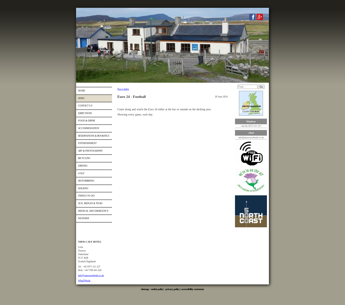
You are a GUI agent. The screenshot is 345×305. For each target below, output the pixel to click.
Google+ (260, 17)
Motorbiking (86, 180)
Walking (83, 188)
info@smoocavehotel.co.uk (91, 275)
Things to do (86, 195)
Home (81, 90)
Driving (83, 165)
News (81, 98)
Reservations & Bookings (93, 135)
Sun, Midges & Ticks (90, 203)
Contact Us (85, 105)
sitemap (145, 289)
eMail (251, 133)
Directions (85, 113)
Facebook (252, 17)
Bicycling (84, 158)
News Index (123, 89)
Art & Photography (90, 150)
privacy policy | (173, 289)
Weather (83, 218)
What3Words (84, 280)
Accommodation (88, 128)
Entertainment (87, 143)
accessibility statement (192, 289)
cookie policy (157, 289)
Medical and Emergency (93, 211)
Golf (81, 173)
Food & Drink (86, 120)
